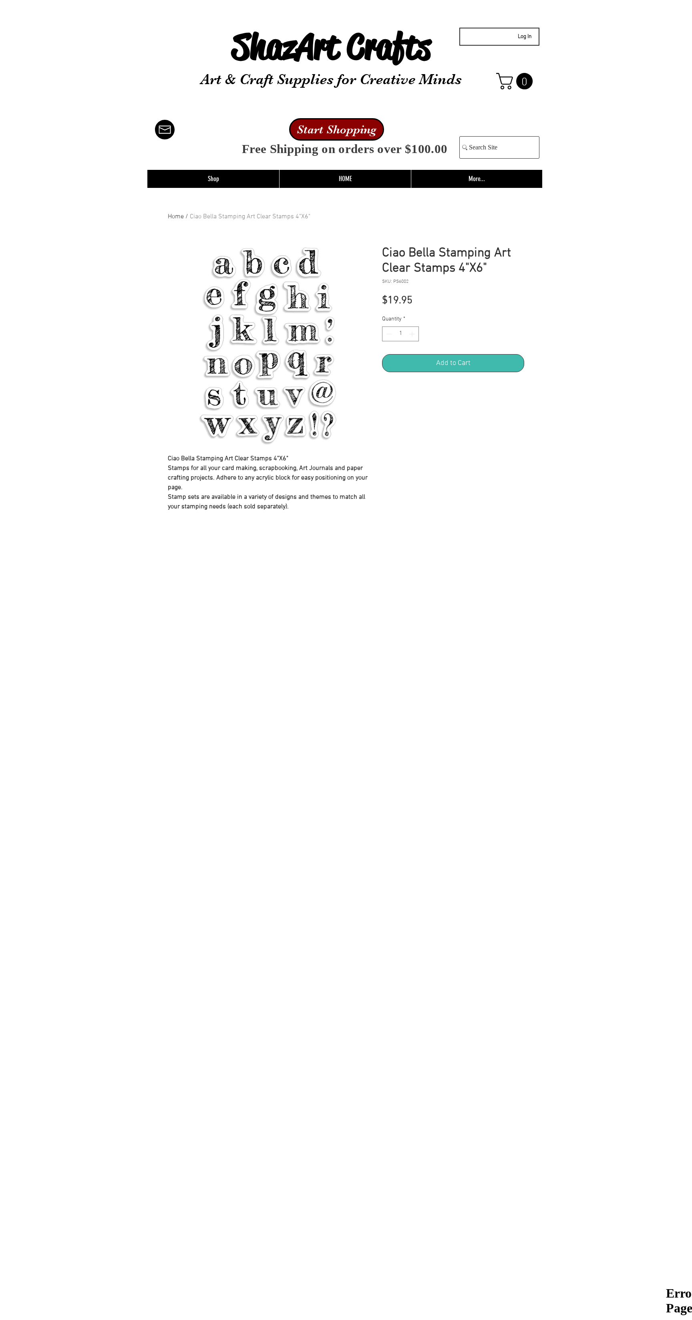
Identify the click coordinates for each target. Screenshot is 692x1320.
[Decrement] (388, 334)
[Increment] (413, 334)
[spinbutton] (400, 334)
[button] (516, 81)
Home (176, 217)
